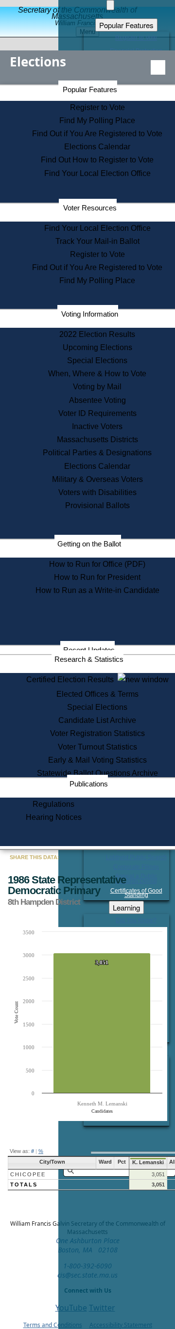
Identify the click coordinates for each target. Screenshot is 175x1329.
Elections (38, 61)
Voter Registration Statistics (97, 733)
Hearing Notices (54, 817)
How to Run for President (97, 577)
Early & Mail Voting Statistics (97, 760)
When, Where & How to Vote (97, 373)
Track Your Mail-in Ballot (97, 241)
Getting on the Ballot (89, 544)
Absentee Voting (97, 400)
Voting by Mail (97, 387)
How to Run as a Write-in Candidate (97, 590)
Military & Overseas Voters (97, 479)
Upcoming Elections (97, 347)
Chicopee (28, 1174)
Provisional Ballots (97, 505)
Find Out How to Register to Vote (97, 160)
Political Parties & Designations (97, 452)
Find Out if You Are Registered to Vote (97, 133)
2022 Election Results (97, 334)
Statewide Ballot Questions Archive (97, 773)
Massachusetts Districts (97, 439)
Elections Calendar (97, 147)
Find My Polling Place (97, 120)
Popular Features (90, 89)
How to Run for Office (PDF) (97, 564)
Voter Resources (90, 208)
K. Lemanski (148, 1162)
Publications (89, 784)
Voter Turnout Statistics (97, 747)
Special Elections (97, 360)
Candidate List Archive (97, 720)
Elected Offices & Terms (97, 694)
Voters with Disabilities (97, 492)
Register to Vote (97, 107)
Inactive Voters (97, 426)
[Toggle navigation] (158, 67)
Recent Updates (89, 650)
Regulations (53, 804)
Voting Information (89, 314)
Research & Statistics (88, 659)
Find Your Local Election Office (97, 173)
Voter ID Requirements (97, 413)
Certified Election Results (72, 679)
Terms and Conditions (52, 1325)
